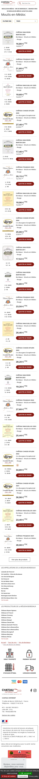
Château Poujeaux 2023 (25, 297)
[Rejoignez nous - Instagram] (35, 690)
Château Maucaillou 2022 (26, 426)
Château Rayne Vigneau (8, 610)
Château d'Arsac (6, 637)
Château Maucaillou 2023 (26, 323)
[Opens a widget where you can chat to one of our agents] (14, 767)
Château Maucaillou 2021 (26, 511)
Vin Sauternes (5, 593)
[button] (8, 39)
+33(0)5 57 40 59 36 (16, 703)
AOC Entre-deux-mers (8, 584)
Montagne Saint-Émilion (9, 595)
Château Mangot (6, 620)
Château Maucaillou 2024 (26, 193)
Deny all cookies (9, 776)
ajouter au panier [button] (25, 51)
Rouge (19, 39)
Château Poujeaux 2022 (25, 400)
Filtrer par (7, 21)
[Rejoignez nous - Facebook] (31, 690)
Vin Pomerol (5, 579)
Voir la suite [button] (4, 600)
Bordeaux (19, 37)
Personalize (22, 776)
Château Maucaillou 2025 (26, 85)
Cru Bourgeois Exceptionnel (25, 115)
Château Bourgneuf (7, 632)
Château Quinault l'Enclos (9, 625)
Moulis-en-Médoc (30, 37)
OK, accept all (26, 773)
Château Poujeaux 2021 (25, 536)
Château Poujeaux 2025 (25, 59)
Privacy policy (33, 776)
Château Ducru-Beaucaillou (10, 627)
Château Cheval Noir (7, 622)
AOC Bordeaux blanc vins (9, 598)
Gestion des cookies (8, 715)
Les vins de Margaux (7, 576)
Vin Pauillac (5, 588)
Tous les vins (12, 642)
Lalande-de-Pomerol (7, 572)
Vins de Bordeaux (24, 642)
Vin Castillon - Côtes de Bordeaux (11, 574)
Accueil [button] (3, 642)
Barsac (3, 591)
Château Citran (6, 617)
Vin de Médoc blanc (7, 581)
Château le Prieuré (7, 613)
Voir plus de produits (20, 559)
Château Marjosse (7, 634)
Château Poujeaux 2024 (25, 167)
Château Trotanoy (7, 615)
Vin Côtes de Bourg (7, 586)
